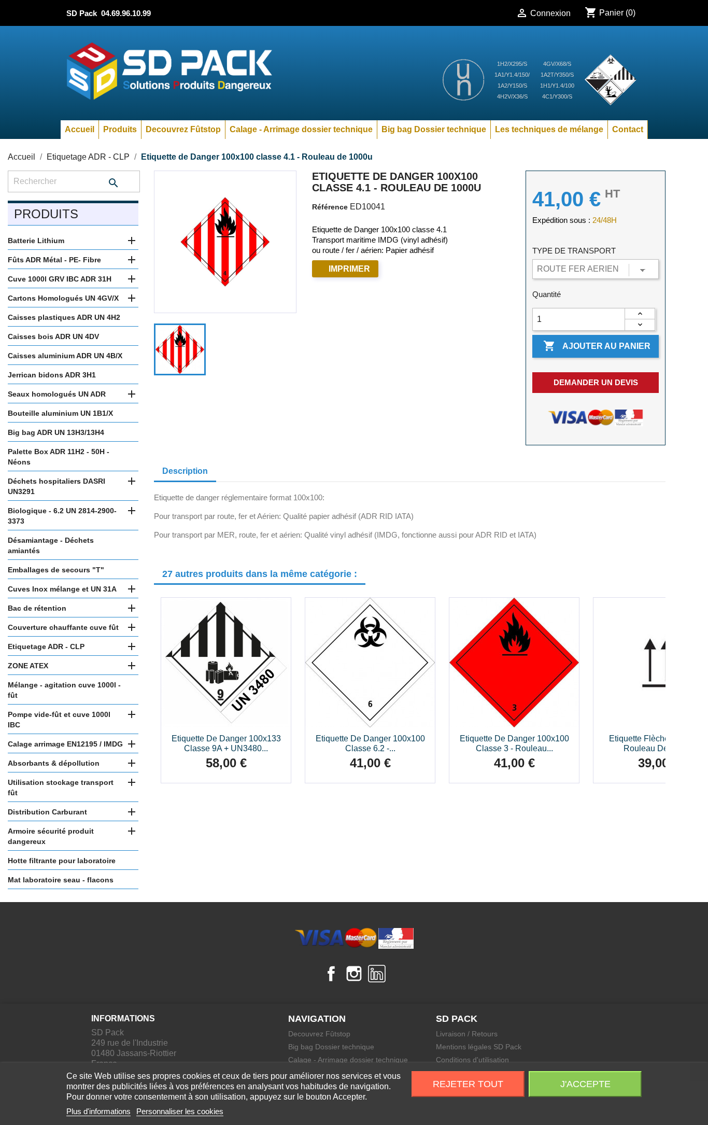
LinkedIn (376, 973)
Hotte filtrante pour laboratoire (62, 860)
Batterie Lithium (36, 240)
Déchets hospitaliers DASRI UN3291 (56, 486)
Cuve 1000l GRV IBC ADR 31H (59, 279)
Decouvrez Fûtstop (183, 129)
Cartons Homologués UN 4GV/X (63, 298)
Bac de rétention (37, 608)
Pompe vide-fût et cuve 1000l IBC (59, 719)
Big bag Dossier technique (433, 129)
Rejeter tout (468, 1084)
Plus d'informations (98, 1111)
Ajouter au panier (596, 346)
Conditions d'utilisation (472, 1060)
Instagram (354, 973)
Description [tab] (185, 471)
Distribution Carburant (47, 812)
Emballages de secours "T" (56, 570)
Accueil (79, 129)
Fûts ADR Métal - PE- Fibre (54, 260)
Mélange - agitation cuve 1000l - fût (64, 690)
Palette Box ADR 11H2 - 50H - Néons (58, 456)
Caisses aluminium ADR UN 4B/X (65, 355)
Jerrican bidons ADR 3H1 (52, 375)
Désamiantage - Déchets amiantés (51, 545)
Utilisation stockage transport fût (61, 787)
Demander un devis (596, 382)
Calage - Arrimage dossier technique (301, 129)
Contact (627, 129)
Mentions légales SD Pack (478, 1047)
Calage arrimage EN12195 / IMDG (65, 744)
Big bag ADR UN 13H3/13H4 (56, 432)
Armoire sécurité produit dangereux (51, 836)
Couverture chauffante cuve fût (63, 627)
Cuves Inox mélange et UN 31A (62, 589)
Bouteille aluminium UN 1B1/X (60, 413)
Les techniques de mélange (549, 129)
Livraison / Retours (467, 1034)
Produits (120, 129)
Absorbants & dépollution (54, 763)
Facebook (331, 973)
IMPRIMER (349, 268)
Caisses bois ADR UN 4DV (53, 336)
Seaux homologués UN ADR (57, 394)
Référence (330, 207)
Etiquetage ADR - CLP (46, 646)
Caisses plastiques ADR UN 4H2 (64, 317)
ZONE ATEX (28, 666)
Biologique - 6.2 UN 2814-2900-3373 (62, 516)
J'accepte (585, 1084)
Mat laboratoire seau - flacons (61, 880)
